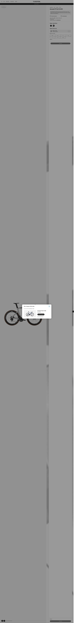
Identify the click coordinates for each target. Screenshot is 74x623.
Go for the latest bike (41, 314)
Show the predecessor (40, 316)
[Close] (49, 306)
